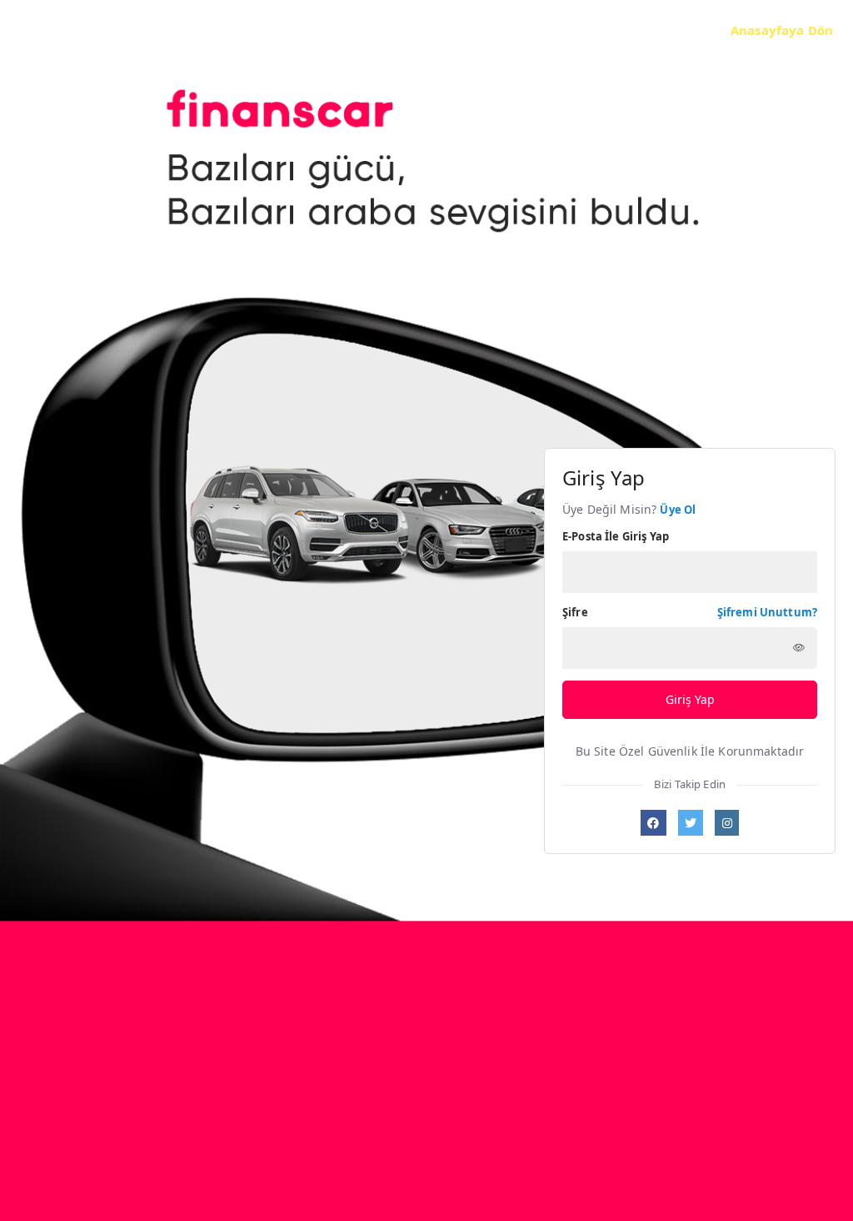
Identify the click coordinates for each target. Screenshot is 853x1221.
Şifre (575, 612)
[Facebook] (653, 823)
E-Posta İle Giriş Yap (615, 536)
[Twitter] (691, 823)
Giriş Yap (690, 699)
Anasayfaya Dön (782, 30)
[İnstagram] (727, 823)
